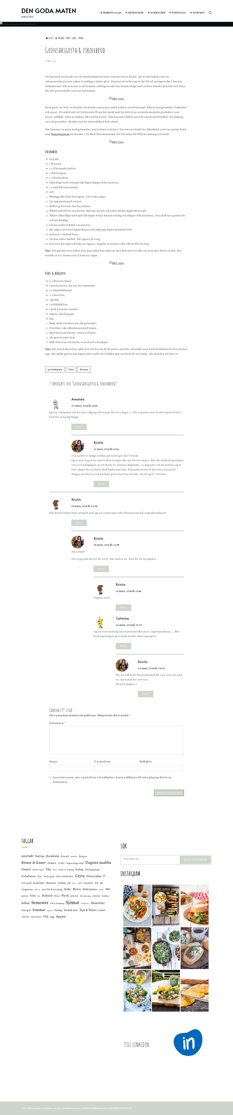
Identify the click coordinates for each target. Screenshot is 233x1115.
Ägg (52, 916)
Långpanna (27, 889)
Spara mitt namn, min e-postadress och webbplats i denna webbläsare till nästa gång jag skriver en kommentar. (112, 780)
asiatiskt (27, 856)
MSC (108, 889)
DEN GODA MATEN (48, 10)
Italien (62, 883)
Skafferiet (85, 903)
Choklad (51, 863)
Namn (53, 761)
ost (38, 896)
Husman (84, 369)
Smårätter (98, 903)
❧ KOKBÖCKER (156, 12)
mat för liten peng (52, 889)
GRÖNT (74, 38)
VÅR (46, 916)
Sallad (25, 903)
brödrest (74, 856)
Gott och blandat (64, 876)
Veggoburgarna (60, 134)
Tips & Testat (88, 910)
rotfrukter (96, 896)
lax (101, 883)
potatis (74, 895)
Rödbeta (105, 896)
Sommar (38, 909)
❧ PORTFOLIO (177, 12)
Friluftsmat (28, 876)
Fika (48, 869)
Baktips (40, 856)
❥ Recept (49, 38)
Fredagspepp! (92, 869)
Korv (74, 883)
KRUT (80, 883)
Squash (50, 910)
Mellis (67, 889)
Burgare (83, 856)
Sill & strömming (57, 903)
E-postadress (102, 761)
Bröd (68, 38)
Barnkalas (52, 856)
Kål (96, 883)
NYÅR (33, 895)
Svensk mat (71, 910)
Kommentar (57, 723)
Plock (65, 896)
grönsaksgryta (55, 369)
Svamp (58, 910)
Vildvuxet (25, 917)
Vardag (81, 38)
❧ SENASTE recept (110, 12)
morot (101, 889)
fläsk (55, 870)
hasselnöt (39, 883)
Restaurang (85, 896)
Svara (79, 427)
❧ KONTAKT (197, 12)
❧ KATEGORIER (135, 12)
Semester (40, 903)
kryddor (88, 883)
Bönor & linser (33, 862)
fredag (79, 869)
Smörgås (26, 910)
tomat (102, 910)
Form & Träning (66, 869)
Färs (39, 876)
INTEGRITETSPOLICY (120, 1108)
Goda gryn (49, 876)
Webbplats (145, 761)
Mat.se (37, 889)
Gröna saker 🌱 (96, 876)
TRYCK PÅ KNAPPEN (195, 859)
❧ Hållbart (60, 38)
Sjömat (73, 902)
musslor (24, 896)
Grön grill (26, 883)
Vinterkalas (36, 916)
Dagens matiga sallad (75, 863)
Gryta (71, 369)
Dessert (26, 869)
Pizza (57, 895)
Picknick (47, 896)
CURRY (61, 863)
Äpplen (61, 916)
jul (69, 883)
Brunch (65, 856)
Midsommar (90, 889)
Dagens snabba (98, 862)
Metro (77, 889)
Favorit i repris (38, 869)
